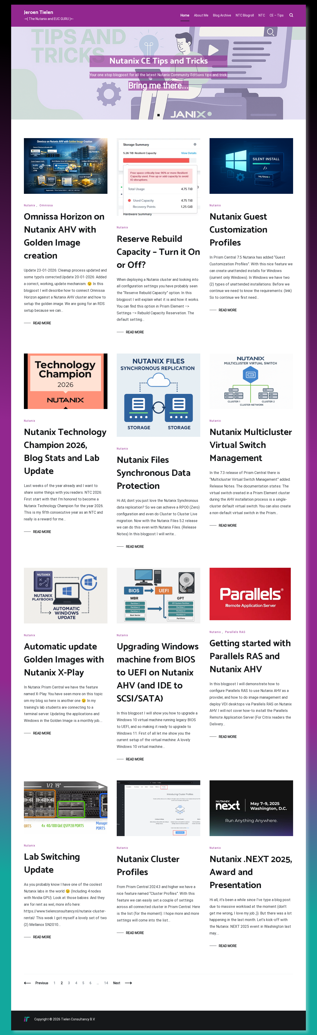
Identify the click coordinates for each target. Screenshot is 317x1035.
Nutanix (29, 205)
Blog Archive (222, 15)
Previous (42, 983)
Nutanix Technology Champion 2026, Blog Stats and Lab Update (65, 452)
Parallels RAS (235, 632)
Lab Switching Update (52, 864)
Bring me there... (158, 86)
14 (107, 983)
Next (116, 983)
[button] (158, 115)
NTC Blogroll (245, 15)
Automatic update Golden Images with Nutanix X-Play (64, 660)
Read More (42, 323)
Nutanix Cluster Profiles (148, 866)
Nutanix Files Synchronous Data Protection (154, 473)
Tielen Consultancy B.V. (78, 1019)
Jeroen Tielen (38, 12)
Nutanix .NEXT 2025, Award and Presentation (251, 872)
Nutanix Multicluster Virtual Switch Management (251, 445)
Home (185, 15)
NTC (262, 15)
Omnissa (46, 205)
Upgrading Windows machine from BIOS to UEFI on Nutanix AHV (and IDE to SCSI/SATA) (158, 673)
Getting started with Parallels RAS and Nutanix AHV (250, 656)
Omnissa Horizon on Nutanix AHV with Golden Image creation (64, 236)
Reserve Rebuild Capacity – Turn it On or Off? (158, 252)
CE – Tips (277, 15)
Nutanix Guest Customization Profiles (238, 230)
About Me (201, 15)
